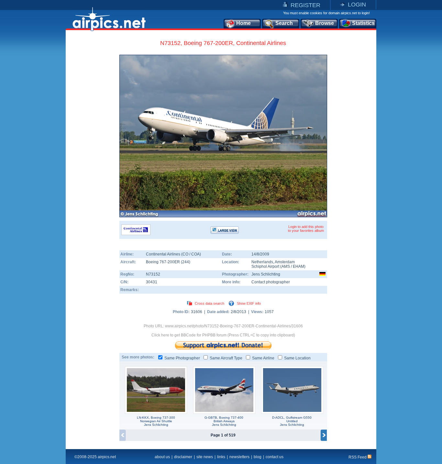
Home (243, 23)
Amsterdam (285, 262)
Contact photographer (270, 282)
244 (185, 262)
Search (284, 23)
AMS (286, 266)
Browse (324, 23)
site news (204, 457)
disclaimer (183, 457)
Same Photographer (182, 358)
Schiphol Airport (265, 266)
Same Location (297, 358)
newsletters (239, 457)
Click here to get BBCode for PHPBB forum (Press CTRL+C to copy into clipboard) (223, 335)
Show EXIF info (249, 303)
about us (162, 457)
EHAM (298, 266)
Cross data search (209, 303)
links (221, 457)
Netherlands (262, 262)
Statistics (363, 23)
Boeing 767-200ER (163, 262)
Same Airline (263, 358)
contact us (274, 457)
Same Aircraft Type (226, 358)
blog (257, 457)
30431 (151, 282)
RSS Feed (358, 457)
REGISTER (305, 5)
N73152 (153, 274)
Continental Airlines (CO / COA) (173, 254)
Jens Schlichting (265, 274)
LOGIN (357, 4)
